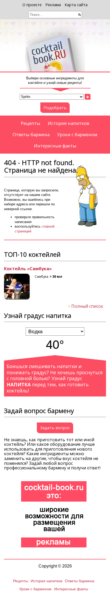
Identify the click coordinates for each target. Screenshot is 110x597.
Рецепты (30, 123)
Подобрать (55, 107)
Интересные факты (55, 146)
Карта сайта (76, 4)
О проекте (32, 4)
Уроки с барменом (77, 134)
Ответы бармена (31, 134)
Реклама (53, 4)
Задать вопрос (55, 427)
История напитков (68, 123)
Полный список (87, 306)
